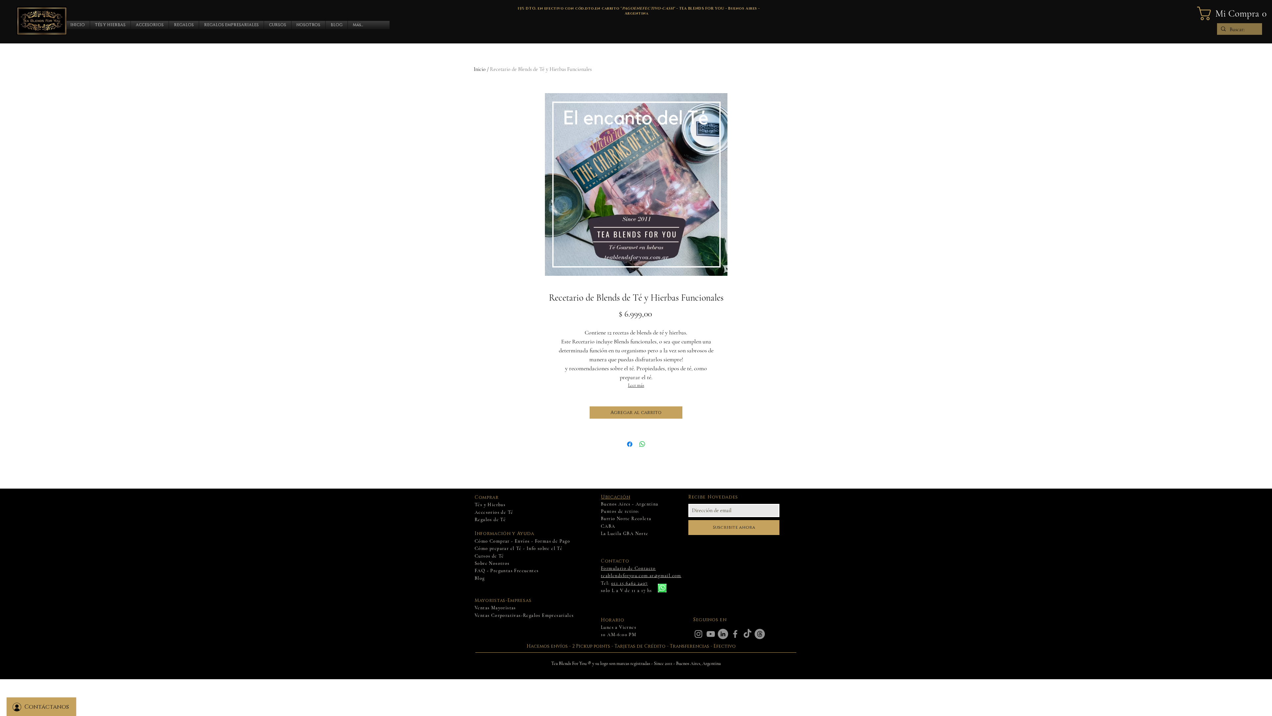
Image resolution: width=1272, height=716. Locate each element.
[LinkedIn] (723, 634)
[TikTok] (747, 634)
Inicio (480, 69)
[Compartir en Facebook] (630, 444)
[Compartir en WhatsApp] (642, 444)
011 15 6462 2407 (629, 583)
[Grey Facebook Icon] (735, 634)
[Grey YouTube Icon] (711, 634)
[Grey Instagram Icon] (698, 634)
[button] (110, 25)
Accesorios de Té (494, 512)
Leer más (636, 385)
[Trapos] (760, 634)
